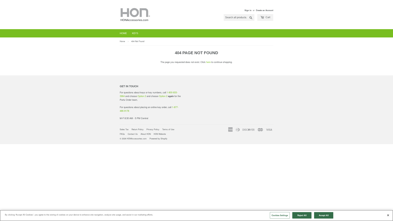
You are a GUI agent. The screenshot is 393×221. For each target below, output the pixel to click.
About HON (146, 133)
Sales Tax (124, 129)
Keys (135, 33)
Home (123, 33)
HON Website (160, 133)
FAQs (122, 133)
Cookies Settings (280, 215)
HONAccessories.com (137, 138)
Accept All (324, 215)
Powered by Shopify (158, 138)
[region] (196, 215)
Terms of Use (168, 129)
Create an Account (264, 10)
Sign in (248, 10)
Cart (267, 17)
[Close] (388, 215)
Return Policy (138, 129)
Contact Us (133, 133)
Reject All (302, 215)
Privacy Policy (152, 129)
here (208, 62)
